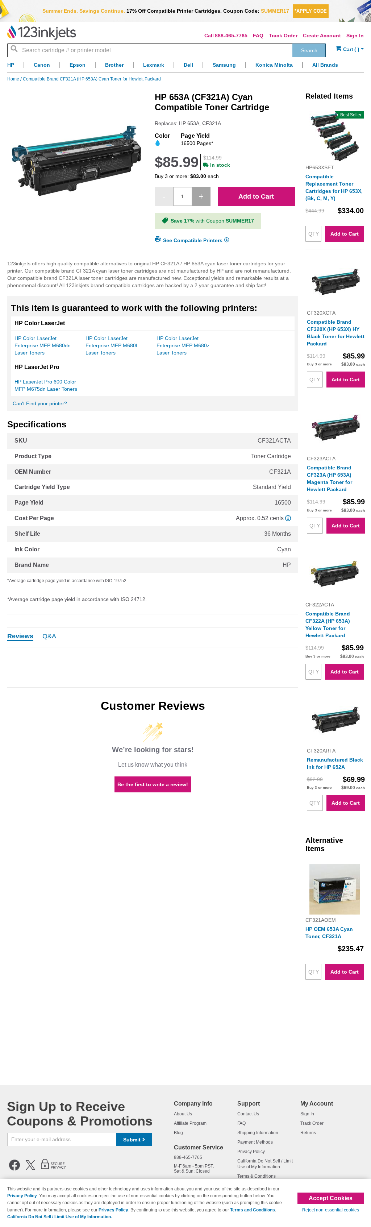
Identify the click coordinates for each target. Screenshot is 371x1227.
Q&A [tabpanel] (49, 636)
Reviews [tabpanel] (20, 636)
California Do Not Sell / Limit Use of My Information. (59, 1216)
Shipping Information (257, 1132)
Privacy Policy (251, 1151)
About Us (183, 1113)
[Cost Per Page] (288, 518)
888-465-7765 (231, 35)
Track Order (283, 35)
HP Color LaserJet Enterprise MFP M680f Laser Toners (111, 345)
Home (13, 79)
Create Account (322, 35)
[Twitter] (30, 1169)
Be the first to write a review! (152, 784)
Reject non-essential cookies (330, 1210)
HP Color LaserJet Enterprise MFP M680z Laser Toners (183, 345)
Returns (308, 1132)
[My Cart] (350, 49)
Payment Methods (255, 1142)
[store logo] (41, 32)
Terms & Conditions (256, 1176)
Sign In (355, 35)
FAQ (258, 35)
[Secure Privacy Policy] (53, 1169)
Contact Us (248, 1113)
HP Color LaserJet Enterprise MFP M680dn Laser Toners (42, 345)
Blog (178, 1132)
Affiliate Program (190, 1123)
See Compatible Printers (192, 240)
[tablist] (152, 637)
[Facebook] (14, 1169)
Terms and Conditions (252, 1210)
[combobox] (166, 50)
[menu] (185, 66)
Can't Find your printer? (40, 403)
